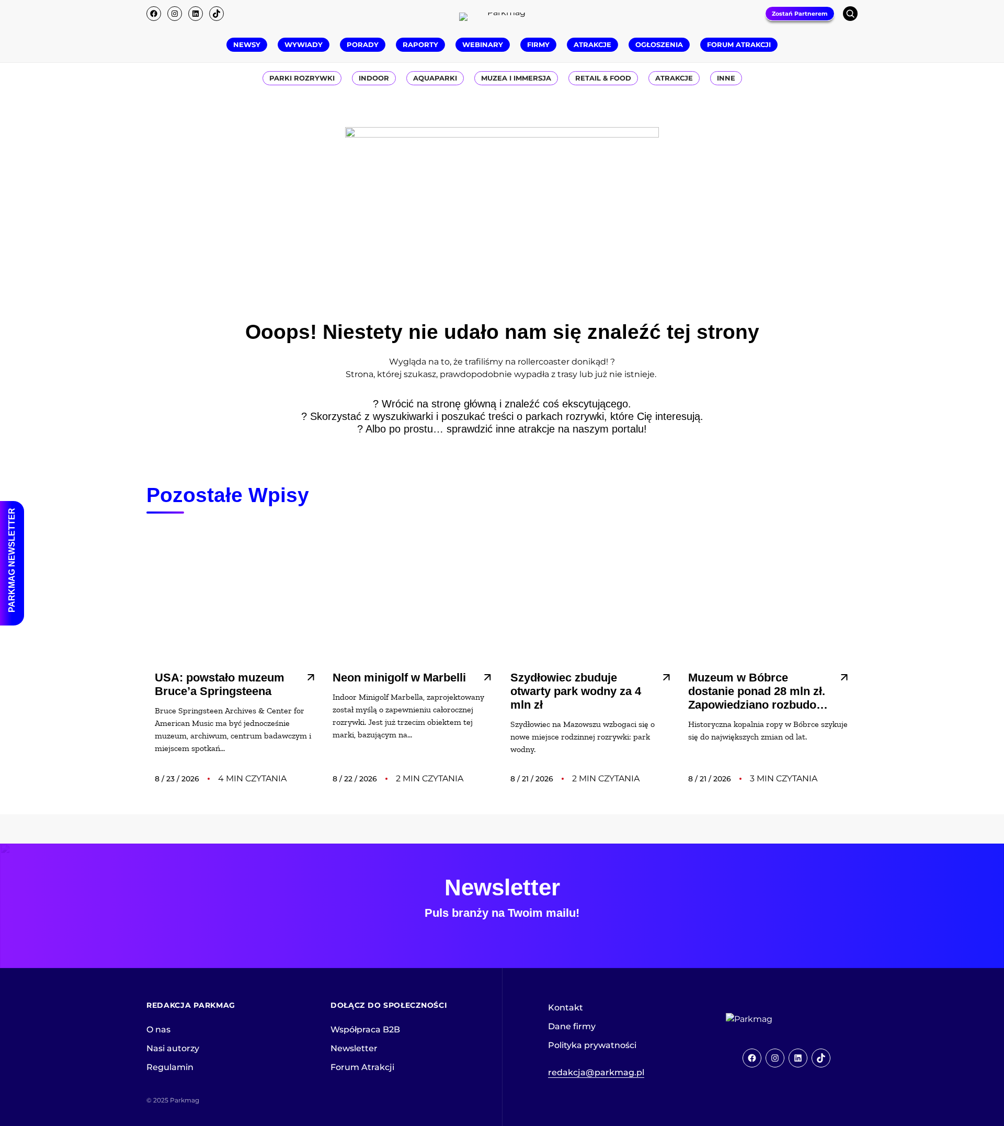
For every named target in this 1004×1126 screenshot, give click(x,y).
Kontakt (565, 1008)
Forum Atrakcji (362, 1067)
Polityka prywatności (592, 1045)
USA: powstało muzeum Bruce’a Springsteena (219, 684)
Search (850, 13)
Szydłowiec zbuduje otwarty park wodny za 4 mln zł (575, 691)
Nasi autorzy (172, 1048)
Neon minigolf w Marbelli (399, 677)
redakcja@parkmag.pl (596, 1072)
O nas (158, 1029)
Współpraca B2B (365, 1029)
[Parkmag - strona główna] (778, 1019)
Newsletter (354, 1048)
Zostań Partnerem (800, 13)
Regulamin (169, 1067)
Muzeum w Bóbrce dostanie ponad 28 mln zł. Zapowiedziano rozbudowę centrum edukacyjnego (759, 691)
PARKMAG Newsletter (11, 560)
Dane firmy (572, 1026)
